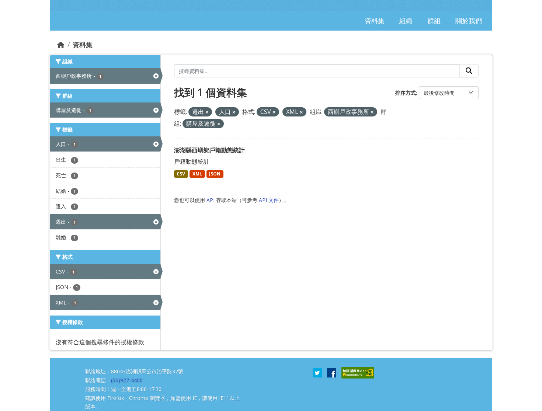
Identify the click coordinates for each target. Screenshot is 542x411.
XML (197, 174)
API (210, 199)
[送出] (469, 70)
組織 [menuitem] (406, 20)
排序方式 (405, 92)
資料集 (83, 44)
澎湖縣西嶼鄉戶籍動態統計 (209, 150)
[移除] (206, 112)
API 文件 (269, 199)
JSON (214, 174)
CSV (181, 174)
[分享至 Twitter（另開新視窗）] (317, 372)
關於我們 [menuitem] (468, 20)
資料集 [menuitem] (375, 20)
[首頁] (61, 44)
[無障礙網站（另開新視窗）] (358, 372)
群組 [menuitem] (434, 20)
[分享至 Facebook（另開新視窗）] (331, 372)
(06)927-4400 (127, 380)
